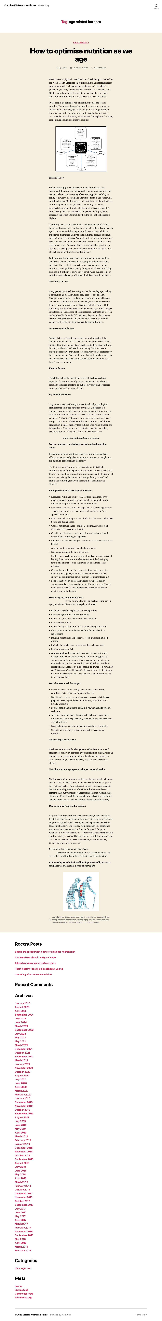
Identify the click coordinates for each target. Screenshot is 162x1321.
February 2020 (23, 1094)
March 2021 (21, 1060)
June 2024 (21, 1022)
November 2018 (24, 1151)
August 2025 (22, 1007)
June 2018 (21, 1170)
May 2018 (20, 1174)
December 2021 (24, 1049)
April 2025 (20, 1011)
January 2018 (22, 1189)
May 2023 (20, 1037)
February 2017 (23, 1227)
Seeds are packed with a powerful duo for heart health (45, 951)
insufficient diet (102, 920)
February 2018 (23, 1186)
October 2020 (22, 1071)
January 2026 (22, 1003)
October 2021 (22, 1052)
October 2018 (22, 1155)
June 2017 (20, 1212)
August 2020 (22, 1075)
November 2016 (24, 1231)
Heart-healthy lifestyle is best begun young (39, 968)
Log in (18, 1286)
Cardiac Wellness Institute (20, 5)
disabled (105, 917)
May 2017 (20, 1216)
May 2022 (20, 1041)
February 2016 (23, 1250)
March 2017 (21, 1224)
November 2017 (24, 1197)
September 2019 (24, 1113)
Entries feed (21, 1290)
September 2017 (24, 1204)
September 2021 (24, 1056)
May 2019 (20, 1128)
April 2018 (20, 1178)
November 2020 (24, 1068)
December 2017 (24, 1193)
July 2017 (20, 1208)
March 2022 (21, 1045)
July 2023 (20, 1033)
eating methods (58, 920)
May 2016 (20, 1239)
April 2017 (20, 1220)
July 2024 (20, 1018)
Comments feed (24, 1293)
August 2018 (22, 1163)
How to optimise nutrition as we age (81, 55)
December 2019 (24, 1102)
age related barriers (60, 917)
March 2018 (21, 1182)
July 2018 (20, 1166)
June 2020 (21, 1083)
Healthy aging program (86, 920)
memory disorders (59, 922)
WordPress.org (23, 1297)
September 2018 (24, 1159)
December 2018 (24, 1148)
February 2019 (23, 1140)
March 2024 (21, 1026)
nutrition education (75, 922)
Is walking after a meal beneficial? (33, 974)
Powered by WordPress (60, 1315)
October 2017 (22, 1201)
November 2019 (24, 1106)
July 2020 (20, 1079)
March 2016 (21, 1246)
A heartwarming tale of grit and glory (35, 963)
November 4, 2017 (80, 68)
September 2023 (24, 1030)
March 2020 (21, 1090)
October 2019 (22, 1109)
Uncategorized (81, 42)
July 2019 (20, 1121)
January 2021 (22, 1064)
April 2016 (20, 1243)
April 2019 (20, 1132)
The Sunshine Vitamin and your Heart (35, 957)
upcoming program (92, 922)
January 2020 (22, 1098)
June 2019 (21, 1125)
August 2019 (22, 1117)
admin (63, 68)
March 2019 (21, 1136)
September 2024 (24, 1014)
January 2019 (22, 1144)
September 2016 (24, 1235)
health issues (71, 920)
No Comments (100, 68)
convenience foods (93, 917)
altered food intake (77, 917)
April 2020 (21, 1087)
